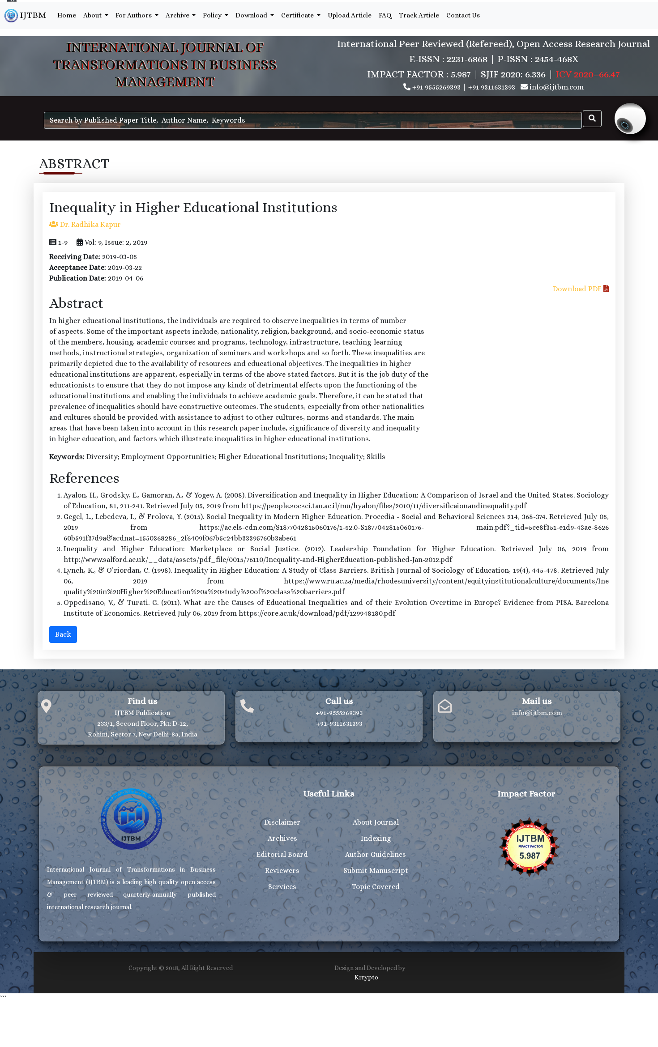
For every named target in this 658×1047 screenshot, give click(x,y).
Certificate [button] (298, 15)
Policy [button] (213, 15)
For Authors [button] (134, 15)
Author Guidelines (375, 854)
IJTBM (32, 15)
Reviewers (282, 870)
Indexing (376, 838)
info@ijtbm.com (557, 87)
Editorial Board (282, 854)
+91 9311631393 (491, 87)
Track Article (419, 15)
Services (282, 886)
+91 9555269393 (436, 87)
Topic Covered (376, 886)
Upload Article (350, 15)
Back (63, 634)
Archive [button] (178, 15)
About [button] (93, 15)
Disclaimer (282, 822)
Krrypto (366, 977)
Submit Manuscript (375, 870)
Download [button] (252, 15)
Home (66, 15)
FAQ (385, 15)
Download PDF (578, 289)
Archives (282, 838)
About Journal (376, 822)
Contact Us (463, 15)
